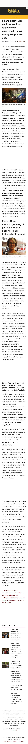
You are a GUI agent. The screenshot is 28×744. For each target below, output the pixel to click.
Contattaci (14, 731)
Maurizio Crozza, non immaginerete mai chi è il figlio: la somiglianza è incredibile (13, 593)
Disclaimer (15, 741)
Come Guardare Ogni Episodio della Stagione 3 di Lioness (16, 687)
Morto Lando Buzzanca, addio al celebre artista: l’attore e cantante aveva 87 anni (13, 600)
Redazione (21, 741)
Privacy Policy (7, 741)
